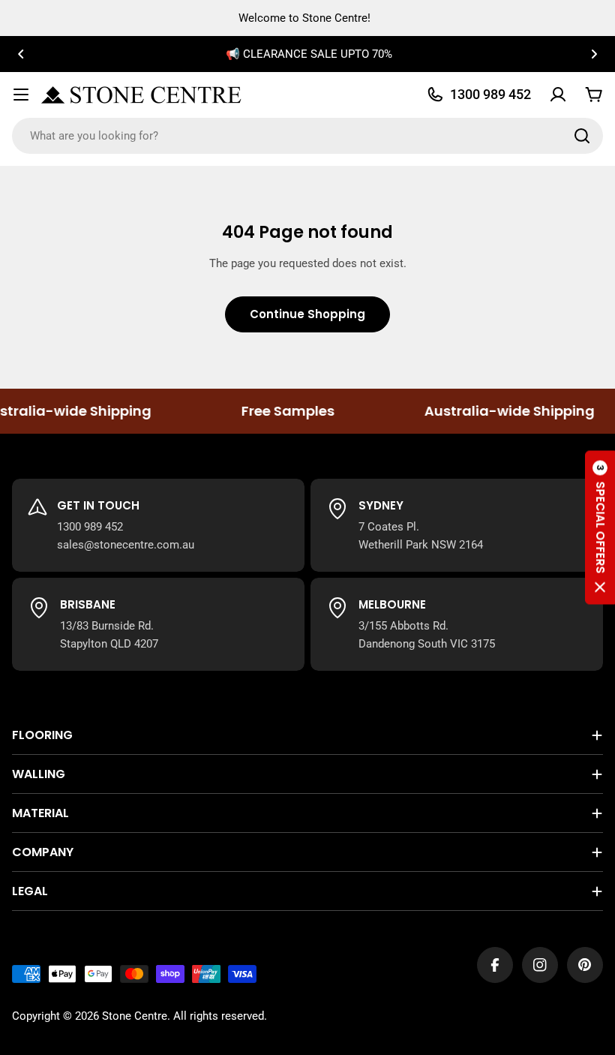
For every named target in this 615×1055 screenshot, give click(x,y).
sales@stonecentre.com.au (125, 545)
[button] (21, 54)
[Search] (582, 136)
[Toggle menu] (21, 95)
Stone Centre (134, 1016)
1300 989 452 (90, 527)
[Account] (558, 95)
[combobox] (307, 136)
